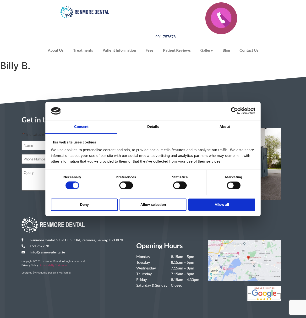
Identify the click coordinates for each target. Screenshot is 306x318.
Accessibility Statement (54, 265)
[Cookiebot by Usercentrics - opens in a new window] (234, 111)
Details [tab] (153, 127)
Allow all (222, 205)
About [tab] (224, 127)
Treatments (83, 50)
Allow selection (153, 205)
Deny (84, 205)
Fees (149, 50)
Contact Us (249, 50)
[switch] (126, 185)
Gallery (206, 50)
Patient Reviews (177, 50)
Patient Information (119, 50)
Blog (226, 50)
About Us (56, 50)
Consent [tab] (81, 127)
